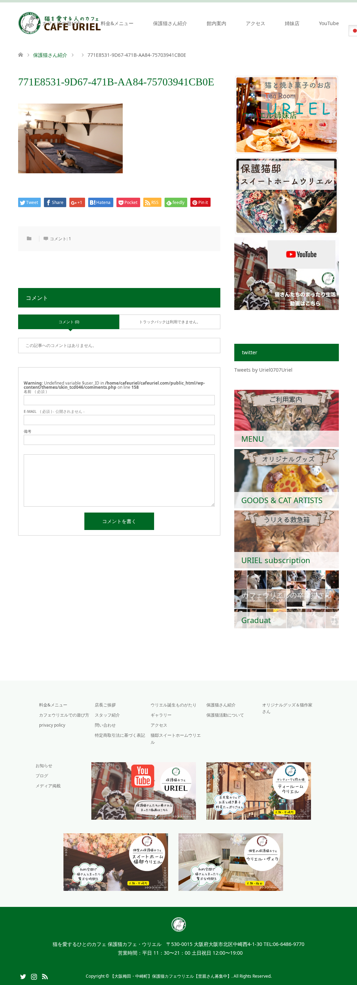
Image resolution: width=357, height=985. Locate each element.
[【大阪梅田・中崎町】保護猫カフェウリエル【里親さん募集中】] (179, 928)
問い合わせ (105, 725)
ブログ (42, 776)
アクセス (255, 23)
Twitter (23, 976)
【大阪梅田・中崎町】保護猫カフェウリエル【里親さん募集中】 (170, 976)
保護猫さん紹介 (170, 23)
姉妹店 (292, 23)
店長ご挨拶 (105, 705)
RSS (44, 976)
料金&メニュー (117, 23)
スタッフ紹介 (107, 715)
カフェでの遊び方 (61, 23)
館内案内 (216, 23)
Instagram (34, 976)
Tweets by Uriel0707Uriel (263, 369)
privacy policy (52, 725)
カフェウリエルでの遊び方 (64, 715)
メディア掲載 (48, 786)
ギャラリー (161, 715)
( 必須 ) (35, 391)
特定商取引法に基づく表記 (120, 735)
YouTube (329, 23)
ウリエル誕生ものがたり (174, 705)
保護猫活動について (225, 715)
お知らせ (44, 765)
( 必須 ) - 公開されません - (54, 411)
